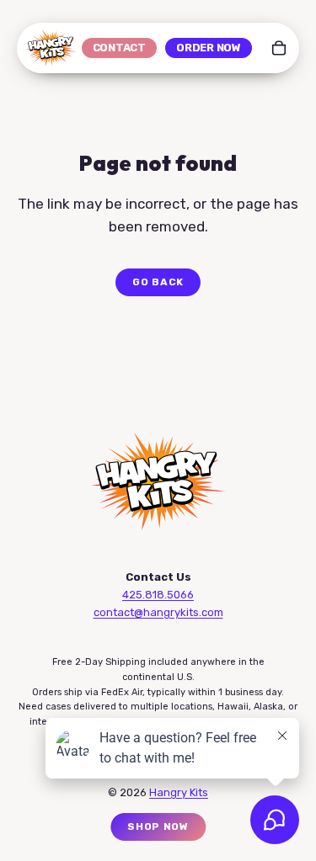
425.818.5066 (158, 594)
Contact (119, 47)
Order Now (208, 47)
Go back (158, 282)
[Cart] (278, 47)
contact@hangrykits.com (158, 612)
